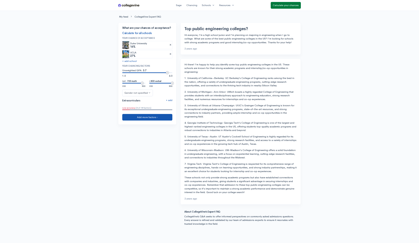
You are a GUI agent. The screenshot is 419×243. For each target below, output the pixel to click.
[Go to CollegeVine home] (128, 5)
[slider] (167, 72)
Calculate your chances (286, 5)
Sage (179, 5)
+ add (169, 100)
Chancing (191, 5)
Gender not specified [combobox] (136, 92)
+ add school (129, 61)
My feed (123, 16)
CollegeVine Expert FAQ (148, 16)
